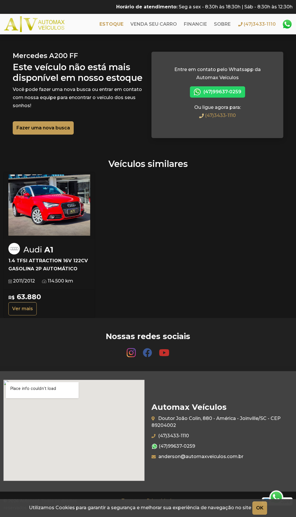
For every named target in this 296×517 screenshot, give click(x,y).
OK (259, 508)
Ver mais (22, 308)
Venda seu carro (153, 24)
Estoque (111, 24)
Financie (195, 24)
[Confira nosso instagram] (132, 350)
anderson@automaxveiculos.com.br (200, 456)
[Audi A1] (49, 205)
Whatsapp (287, 24)
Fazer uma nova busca (43, 128)
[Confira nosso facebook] (148, 350)
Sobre (222, 24)
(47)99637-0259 (221, 91)
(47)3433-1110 (220, 115)
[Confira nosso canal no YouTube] (164, 350)
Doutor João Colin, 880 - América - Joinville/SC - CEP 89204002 (216, 422)
